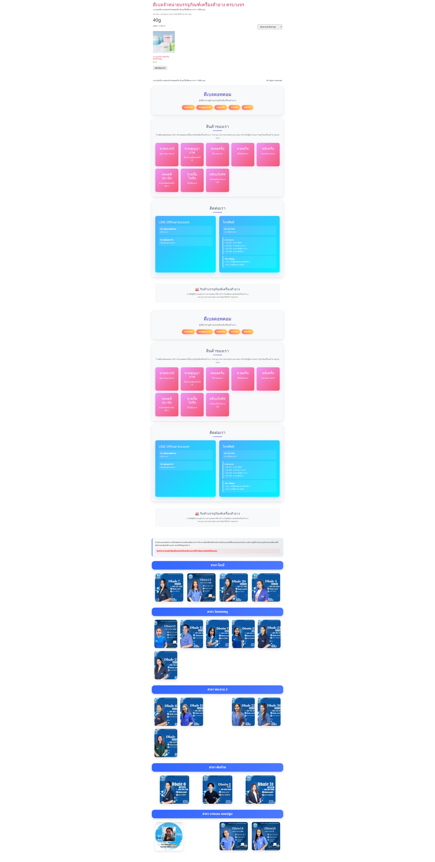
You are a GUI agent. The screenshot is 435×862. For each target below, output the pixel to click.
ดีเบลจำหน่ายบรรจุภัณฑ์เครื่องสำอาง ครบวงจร (198, 4)
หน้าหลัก (156, 14)
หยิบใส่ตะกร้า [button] (160, 68)
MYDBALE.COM (167, 14)
